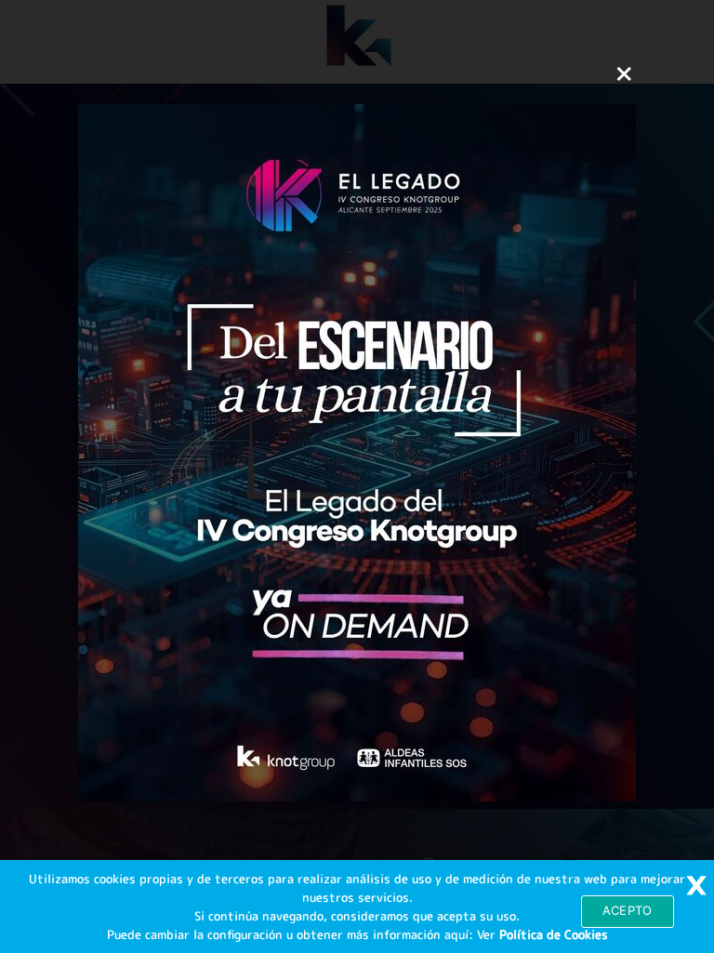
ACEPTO (627, 910)
